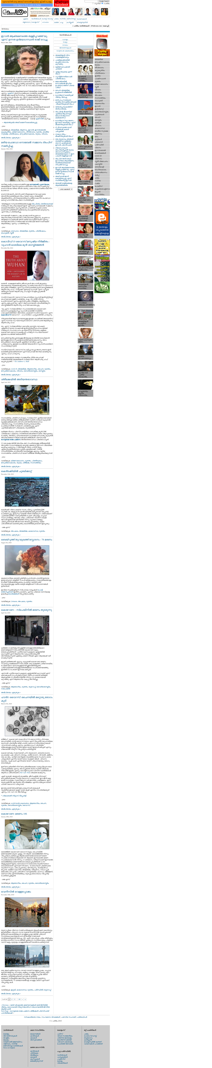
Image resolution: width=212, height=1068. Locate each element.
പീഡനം (98, 125)
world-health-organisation (20, 803)
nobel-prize (15, 231)
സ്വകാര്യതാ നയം (32, 1017)
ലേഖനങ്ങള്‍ (35, 1034)
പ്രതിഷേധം (14, 134)
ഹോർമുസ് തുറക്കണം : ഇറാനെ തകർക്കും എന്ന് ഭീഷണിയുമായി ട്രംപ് (65, 122)
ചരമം (97, 178)
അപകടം (14, 531)
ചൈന (41, 369)
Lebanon (14, 601)
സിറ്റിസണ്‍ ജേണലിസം (12, 1042)
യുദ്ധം (38, 134)
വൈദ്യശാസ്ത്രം (31, 371)
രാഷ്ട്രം (6, 1038)
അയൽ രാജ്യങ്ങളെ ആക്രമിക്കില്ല (63, 184)
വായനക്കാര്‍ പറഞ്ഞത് (93, 1044)
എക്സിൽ (39, 119)
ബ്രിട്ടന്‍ (98, 123)
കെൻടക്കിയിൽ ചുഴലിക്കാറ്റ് (16, 471)
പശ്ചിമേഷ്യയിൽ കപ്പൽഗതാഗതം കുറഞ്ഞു (62, 62)
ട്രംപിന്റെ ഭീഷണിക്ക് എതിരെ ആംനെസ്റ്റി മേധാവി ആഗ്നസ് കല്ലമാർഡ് (63, 115)
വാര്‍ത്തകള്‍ (62, 1055)
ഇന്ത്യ (97, 76)
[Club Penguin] (102, 209)
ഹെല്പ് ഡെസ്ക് (90, 1036)
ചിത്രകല (34, 1053)
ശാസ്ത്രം (41, 371)
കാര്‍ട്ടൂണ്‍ (88, 1040)
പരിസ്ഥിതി (38, 990)
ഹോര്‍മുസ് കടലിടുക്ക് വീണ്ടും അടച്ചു (64, 96)
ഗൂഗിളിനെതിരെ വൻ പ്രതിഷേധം (63, 78)
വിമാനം (98, 148)
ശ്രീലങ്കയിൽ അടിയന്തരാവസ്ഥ (19, 379)
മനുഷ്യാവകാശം (27, 134)
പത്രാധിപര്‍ (82, 1017)
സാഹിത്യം (99, 194)
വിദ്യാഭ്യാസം (101, 172)
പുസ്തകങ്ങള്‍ (62, 1057)
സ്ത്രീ (12, 233)
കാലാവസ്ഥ (33, 531)
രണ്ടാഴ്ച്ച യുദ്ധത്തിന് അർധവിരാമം (63, 108)
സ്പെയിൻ (5, 689)
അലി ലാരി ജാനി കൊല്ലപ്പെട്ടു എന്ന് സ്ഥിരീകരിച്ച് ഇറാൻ (63, 178)
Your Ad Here (102, 198)
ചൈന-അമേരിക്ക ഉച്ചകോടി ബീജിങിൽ (63, 91)
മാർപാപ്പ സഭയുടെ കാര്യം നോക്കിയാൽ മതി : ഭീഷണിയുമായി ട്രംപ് (65, 102)
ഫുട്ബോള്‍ (99, 114)
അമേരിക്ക (15, 130)
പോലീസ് (98, 186)
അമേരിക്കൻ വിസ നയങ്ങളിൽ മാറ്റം (62, 56)
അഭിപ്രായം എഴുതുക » (11, 138)
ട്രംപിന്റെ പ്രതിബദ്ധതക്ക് (42, 204)
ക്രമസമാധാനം (18, 132)
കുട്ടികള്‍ (98, 139)
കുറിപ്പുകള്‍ (35, 1059)
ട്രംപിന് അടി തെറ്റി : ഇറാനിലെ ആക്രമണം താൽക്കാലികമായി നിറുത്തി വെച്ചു (64, 162)
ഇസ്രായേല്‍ (40, 130)
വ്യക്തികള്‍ (62, 1063)
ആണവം (23, 130)
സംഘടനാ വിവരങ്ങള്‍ (51, 1017)
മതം (96, 136)
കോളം (60, 1061)
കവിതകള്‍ (34, 1036)
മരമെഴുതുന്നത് (36, 1061)
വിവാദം (45, 134)
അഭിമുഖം (34, 1055)
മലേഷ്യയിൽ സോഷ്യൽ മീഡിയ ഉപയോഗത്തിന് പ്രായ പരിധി (64, 84)
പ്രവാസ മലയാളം (64, 1042)
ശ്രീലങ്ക (26, 463)
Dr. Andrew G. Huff (22, 361)
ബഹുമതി (5, 233)
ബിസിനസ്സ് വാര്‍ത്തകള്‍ (13, 1046)
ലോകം (6, 1040)
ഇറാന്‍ (31, 130)
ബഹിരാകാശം (100, 170)
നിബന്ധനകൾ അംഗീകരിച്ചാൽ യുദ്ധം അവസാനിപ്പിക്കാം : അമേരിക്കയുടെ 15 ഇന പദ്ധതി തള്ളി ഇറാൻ (64, 152)
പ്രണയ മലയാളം (64, 1038)
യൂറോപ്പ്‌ (32, 687)
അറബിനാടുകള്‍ (10, 1036)
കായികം (98, 92)
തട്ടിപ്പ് (97, 175)
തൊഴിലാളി (99, 167)
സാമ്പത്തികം (35, 463)
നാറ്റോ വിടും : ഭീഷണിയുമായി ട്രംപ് (64, 135)
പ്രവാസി (99, 142)
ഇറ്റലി (13, 990)
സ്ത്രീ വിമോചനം (101, 161)
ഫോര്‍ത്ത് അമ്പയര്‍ (65, 1044)
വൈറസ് (26, 805)
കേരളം (6, 1034)
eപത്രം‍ (107, 3)
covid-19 (14, 369)
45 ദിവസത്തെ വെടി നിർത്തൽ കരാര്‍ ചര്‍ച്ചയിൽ (63, 129)
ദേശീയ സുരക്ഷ (101, 131)
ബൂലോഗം (88, 1038)
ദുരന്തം (39, 132)
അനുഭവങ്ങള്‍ (36, 1040)
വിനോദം (98, 159)
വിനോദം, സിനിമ (10, 1044)
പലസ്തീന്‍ (98, 164)
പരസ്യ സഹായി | (69, 1017)
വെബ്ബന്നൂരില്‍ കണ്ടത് (92, 1042)
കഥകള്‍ (33, 1038)
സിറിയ (98, 181)
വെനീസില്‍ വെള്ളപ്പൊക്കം (16, 891)
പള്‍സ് (60, 1034)
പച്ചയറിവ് (61, 1059)
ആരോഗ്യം (32, 369)
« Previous (5, 1005)
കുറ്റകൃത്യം (6, 132)
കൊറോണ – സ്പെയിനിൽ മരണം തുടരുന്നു (26, 609)
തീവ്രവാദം (30, 132)
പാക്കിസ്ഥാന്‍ (100, 79)
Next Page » (5, 1011)
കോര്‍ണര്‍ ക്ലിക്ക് (64, 1040)
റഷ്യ (97, 183)
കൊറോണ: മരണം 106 (14, 813)
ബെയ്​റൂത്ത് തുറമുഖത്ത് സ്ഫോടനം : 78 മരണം (26, 539)
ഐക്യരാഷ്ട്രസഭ (102, 189)
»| (25, 999)
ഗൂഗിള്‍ (97, 3)
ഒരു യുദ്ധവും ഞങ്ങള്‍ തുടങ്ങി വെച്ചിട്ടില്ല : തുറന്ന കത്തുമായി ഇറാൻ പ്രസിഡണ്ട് (64, 142)
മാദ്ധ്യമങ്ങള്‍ (100, 153)
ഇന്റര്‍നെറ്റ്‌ (99, 109)
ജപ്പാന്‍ (97, 192)
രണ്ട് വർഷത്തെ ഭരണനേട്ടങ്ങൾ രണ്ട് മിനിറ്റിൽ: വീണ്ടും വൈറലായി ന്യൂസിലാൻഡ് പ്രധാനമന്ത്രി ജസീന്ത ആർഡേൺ (25, 1007)
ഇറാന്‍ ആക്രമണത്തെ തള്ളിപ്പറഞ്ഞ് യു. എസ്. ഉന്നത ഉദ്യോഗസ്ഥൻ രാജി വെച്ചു (65, 170)
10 (19, 999)
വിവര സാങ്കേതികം (65, 1036)
